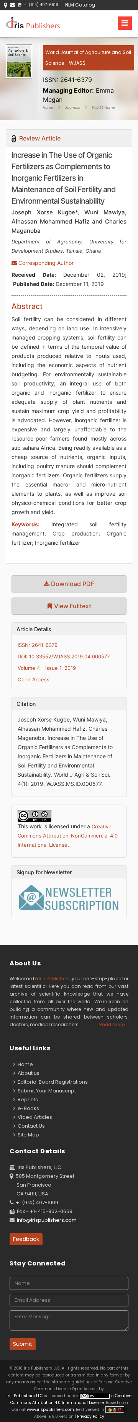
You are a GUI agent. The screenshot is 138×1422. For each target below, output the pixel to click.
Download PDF (71, 584)
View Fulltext (72, 606)
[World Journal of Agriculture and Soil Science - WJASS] (88, 70)
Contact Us (30, 1126)
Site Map (27, 1134)
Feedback (26, 1239)
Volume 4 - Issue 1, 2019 (47, 668)
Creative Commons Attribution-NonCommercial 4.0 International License (68, 835)
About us (27, 1073)
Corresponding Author (45, 263)
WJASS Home (103, 107)
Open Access (33, 679)
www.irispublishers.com (50, 1409)
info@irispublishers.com (47, 1220)
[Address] (5, 5)
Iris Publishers (54, 978)
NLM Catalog (80, 5)
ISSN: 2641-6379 (38, 645)
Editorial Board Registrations (51, 1082)
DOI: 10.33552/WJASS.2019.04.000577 (64, 656)
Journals (72, 107)
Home (48, 107)
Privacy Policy (90, 1416)
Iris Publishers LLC (25, 1396)
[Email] (12, 5)
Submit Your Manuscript (45, 1090)
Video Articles (33, 1117)
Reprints (26, 1099)
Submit (22, 1344)
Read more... (113, 1024)
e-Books (27, 1108)
